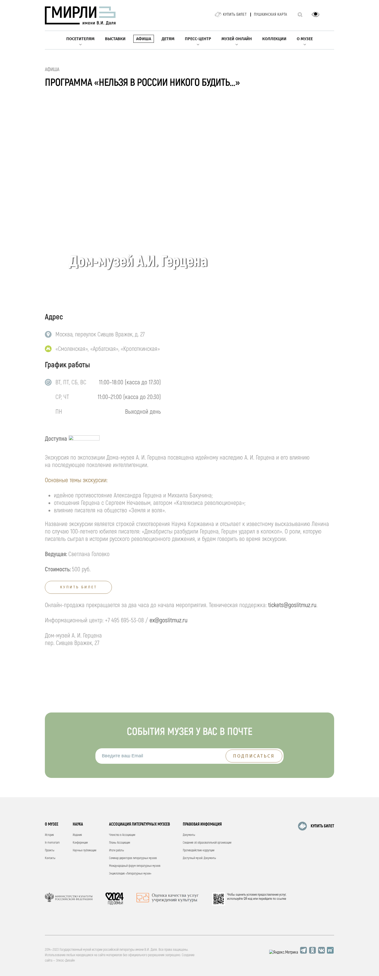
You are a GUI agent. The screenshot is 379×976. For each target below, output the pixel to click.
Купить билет (235, 14)
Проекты (49, 850)
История (49, 835)
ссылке (281, 899)
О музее (305, 38)
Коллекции (274, 38)
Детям (168, 38)
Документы (189, 835)
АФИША (52, 69)
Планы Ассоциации (119, 843)
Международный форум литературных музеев (134, 866)
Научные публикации (84, 850)
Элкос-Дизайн (65, 960)
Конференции (80, 843)
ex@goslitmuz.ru (168, 620)
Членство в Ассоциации (122, 835)
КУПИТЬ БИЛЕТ (322, 826)
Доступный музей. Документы (199, 858)
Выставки (115, 38)
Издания (77, 835)
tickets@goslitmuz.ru (292, 605)
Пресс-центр (198, 38)
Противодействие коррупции (198, 850)
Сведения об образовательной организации (207, 843)
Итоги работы (116, 850)
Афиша (143, 38)
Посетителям (80, 38)
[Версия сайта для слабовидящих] (315, 14)
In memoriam (52, 843)
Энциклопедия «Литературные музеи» (130, 874)
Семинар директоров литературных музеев (133, 858)
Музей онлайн (236, 38)
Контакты (50, 858)
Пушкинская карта (270, 14)
